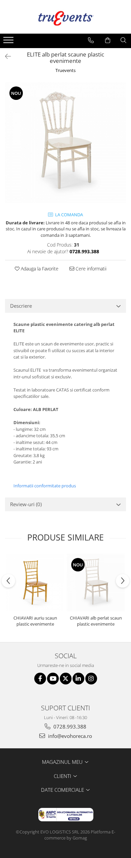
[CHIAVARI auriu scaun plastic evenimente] (35, 582)
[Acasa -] (65, 17)
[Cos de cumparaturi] (107, 40)
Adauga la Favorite (38, 268)
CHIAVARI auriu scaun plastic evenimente (35, 621)
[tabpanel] (65, 142)
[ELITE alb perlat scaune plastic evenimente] (65, 142)
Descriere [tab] (21, 305)
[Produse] (9, 42)
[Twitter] (66, 678)
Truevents (65, 70)
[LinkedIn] (78, 678)
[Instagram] (91, 678)
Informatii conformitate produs (44, 486)
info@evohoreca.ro (69, 736)
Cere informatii (90, 268)
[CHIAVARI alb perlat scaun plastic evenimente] (96, 582)
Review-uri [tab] (26, 504)
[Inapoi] (5, 56)
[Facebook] (40, 678)
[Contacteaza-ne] (90, 40)
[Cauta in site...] (123, 40)
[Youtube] (53, 678)
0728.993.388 (69, 726)
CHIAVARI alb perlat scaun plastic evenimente (96, 621)
